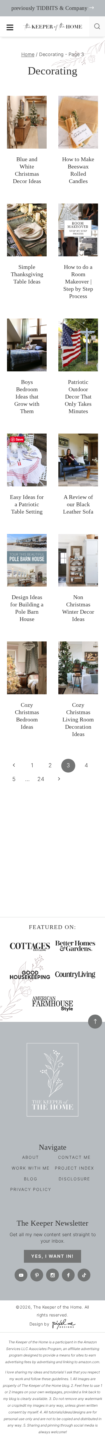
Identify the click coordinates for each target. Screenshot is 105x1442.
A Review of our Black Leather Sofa (78, 504)
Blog (30, 1178)
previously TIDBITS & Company (49, 8)
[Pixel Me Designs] (62, 1324)
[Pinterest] (36, 1275)
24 (40, 779)
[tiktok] (84, 1275)
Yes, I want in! (52, 1256)
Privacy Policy (30, 1189)
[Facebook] (68, 1275)
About (30, 1157)
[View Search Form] (97, 26)
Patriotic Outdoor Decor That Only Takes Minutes (78, 396)
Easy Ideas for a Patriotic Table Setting (27, 504)
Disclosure (74, 1178)
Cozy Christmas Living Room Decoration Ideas (78, 719)
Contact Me (74, 1157)
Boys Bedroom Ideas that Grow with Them (26, 396)
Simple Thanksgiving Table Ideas (27, 274)
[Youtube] (21, 1275)
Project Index (74, 1168)
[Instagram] (52, 1275)
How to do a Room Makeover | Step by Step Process (78, 281)
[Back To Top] (95, 1022)
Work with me (31, 1168)
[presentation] (27, 122)
